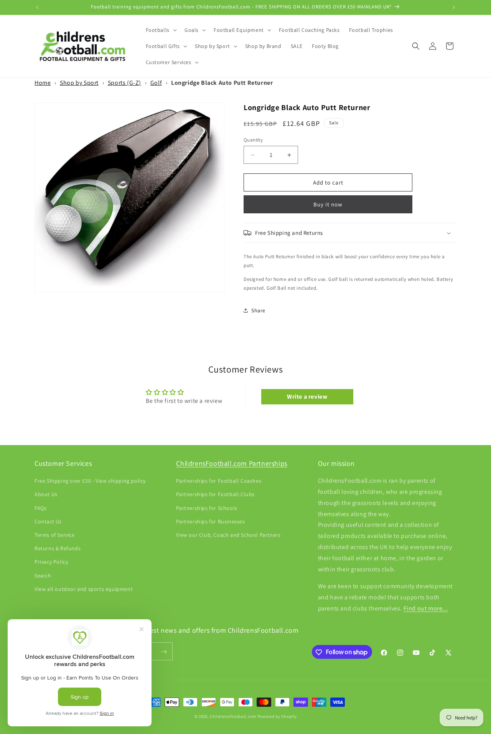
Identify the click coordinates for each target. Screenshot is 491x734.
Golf (156, 83)
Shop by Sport (79, 83)
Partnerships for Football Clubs (215, 494)
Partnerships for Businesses (210, 521)
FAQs (40, 508)
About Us (46, 494)
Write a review (307, 397)
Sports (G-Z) (124, 83)
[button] (160, 30)
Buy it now (328, 204)
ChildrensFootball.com (233, 716)
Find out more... (426, 608)
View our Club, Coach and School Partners (228, 534)
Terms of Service (55, 534)
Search (43, 575)
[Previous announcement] (37, 7)
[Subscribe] (163, 652)
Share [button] (258, 310)
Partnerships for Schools (206, 508)
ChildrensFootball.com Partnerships (231, 463)
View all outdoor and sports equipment (84, 589)
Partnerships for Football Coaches (218, 481)
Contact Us (48, 521)
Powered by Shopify (277, 716)
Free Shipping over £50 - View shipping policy (90, 481)
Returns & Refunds (58, 548)
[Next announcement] (453, 7)
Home (43, 83)
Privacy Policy (51, 562)
